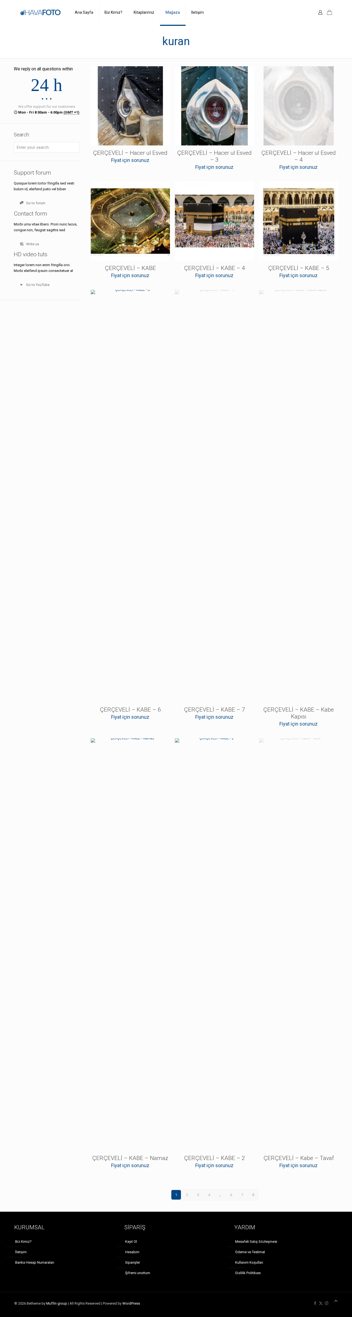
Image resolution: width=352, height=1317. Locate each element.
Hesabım (132, 1252)
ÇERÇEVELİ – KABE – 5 (298, 268)
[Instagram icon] (326, 1303)
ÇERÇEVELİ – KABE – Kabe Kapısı (298, 713)
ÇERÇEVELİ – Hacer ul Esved (130, 153)
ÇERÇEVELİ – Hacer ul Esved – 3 (214, 156)
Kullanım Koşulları (249, 1262)
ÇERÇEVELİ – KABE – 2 (214, 1158)
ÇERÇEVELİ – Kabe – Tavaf (298, 1158)
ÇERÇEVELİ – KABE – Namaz (130, 1158)
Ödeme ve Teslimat (250, 1252)
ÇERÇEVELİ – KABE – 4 (214, 268)
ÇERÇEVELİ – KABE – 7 (214, 709)
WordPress (131, 1303)
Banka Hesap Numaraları (34, 1262)
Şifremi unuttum (137, 1273)
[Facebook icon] (315, 1303)
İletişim (21, 1252)
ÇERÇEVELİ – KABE (130, 268)
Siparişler (132, 1262)
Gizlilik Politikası (248, 1273)
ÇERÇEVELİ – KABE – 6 (130, 709)
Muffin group (56, 1303)
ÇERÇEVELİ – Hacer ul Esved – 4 (298, 156)
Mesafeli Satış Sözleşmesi (256, 1241)
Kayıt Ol (131, 1241)
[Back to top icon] (336, 1301)
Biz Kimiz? (23, 1241)
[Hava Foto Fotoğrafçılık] (40, 12)
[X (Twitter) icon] (321, 1303)
